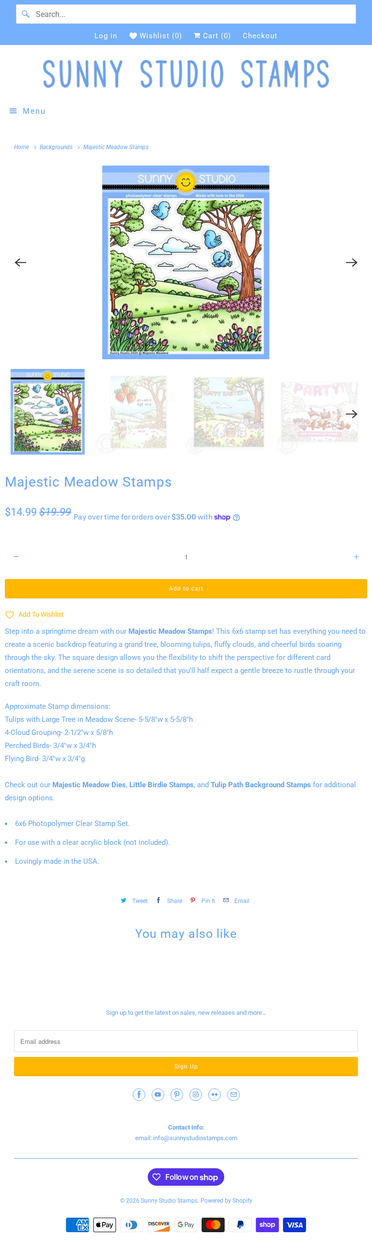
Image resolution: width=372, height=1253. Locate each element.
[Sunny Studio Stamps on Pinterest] (176, 1094)
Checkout (260, 35)
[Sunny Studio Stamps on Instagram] (195, 1094)
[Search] (25, 14)
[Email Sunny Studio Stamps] (233, 1094)
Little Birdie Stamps (161, 784)
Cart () (216, 35)
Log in (105, 35)
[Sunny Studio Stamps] (186, 74)
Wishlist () (161, 35)
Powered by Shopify (226, 1200)
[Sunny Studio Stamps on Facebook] (139, 1094)
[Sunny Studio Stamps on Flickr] (214, 1094)
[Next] (351, 262)
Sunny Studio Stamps (169, 1200)
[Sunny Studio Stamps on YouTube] (158, 1094)
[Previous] (20, 262)
